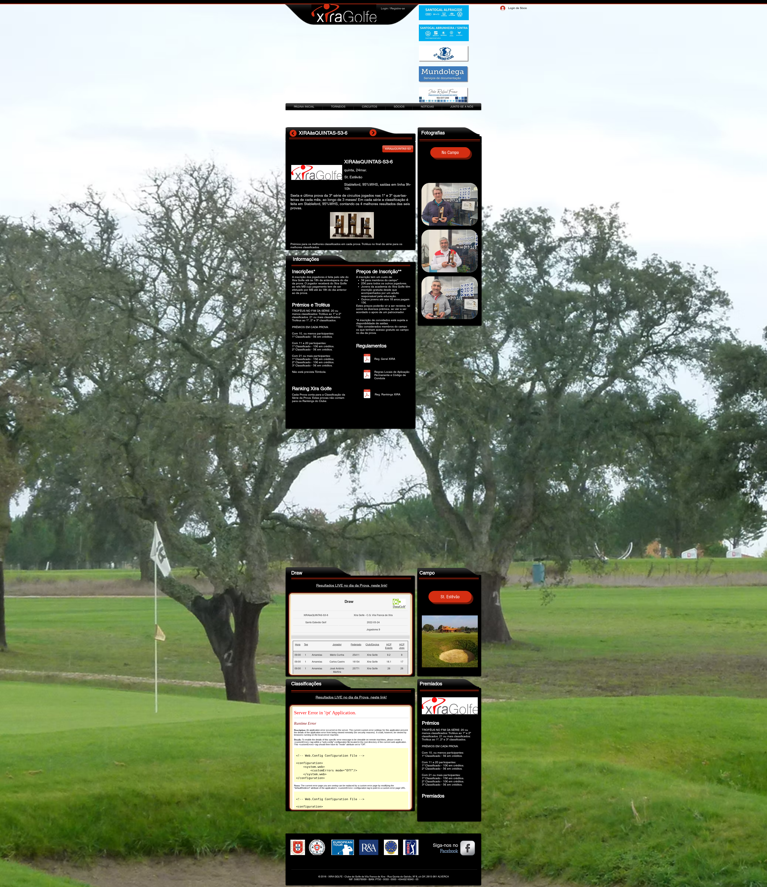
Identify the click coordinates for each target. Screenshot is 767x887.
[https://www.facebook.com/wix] (467, 848)
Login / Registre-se (393, 8)
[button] (450, 152)
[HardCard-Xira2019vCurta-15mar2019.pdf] (367, 375)
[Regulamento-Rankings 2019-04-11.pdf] (367, 394)
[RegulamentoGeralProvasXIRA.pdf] (367, 359)
